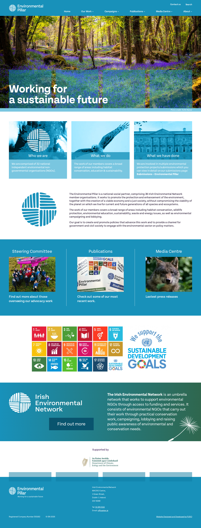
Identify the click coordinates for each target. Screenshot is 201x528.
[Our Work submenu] (93, 11)
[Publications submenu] (144, 11)
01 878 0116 (100, 507)
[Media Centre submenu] (171, 11)
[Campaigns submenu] (118, 11)
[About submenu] (191, 11)
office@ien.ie (103, 511)
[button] (71, 424)
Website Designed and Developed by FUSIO (174, 517)
